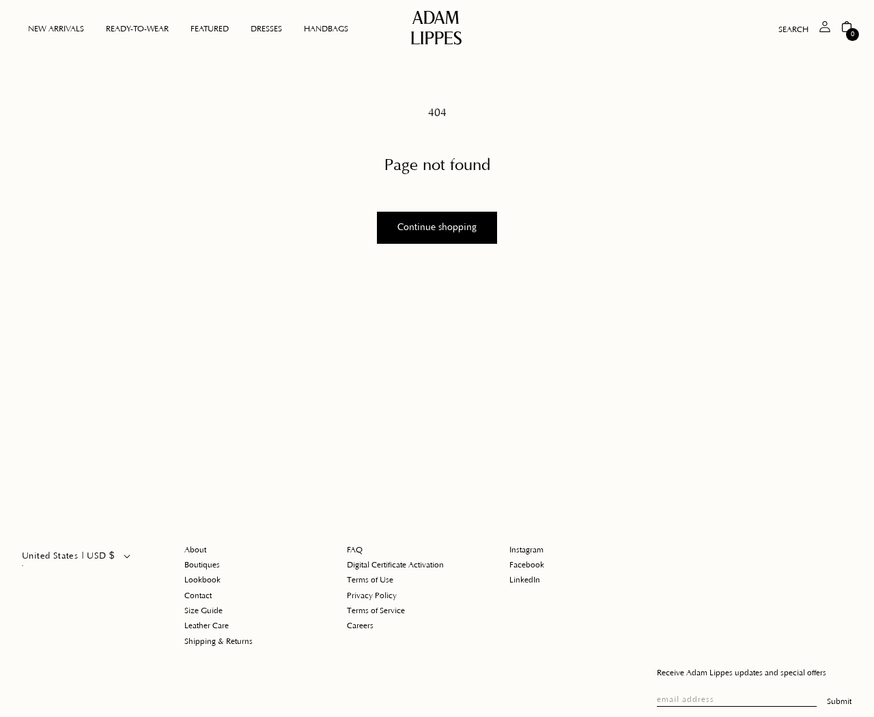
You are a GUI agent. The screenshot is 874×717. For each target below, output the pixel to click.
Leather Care (206, 625)
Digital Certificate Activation (395, 565)
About (195, 550)
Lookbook (202, 580)
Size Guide (203, 610)
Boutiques (202, 565)
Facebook (526, 565)
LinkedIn (524, 580)
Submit (839, 701)
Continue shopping (437, 227)
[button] (137, 29)
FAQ (355, 550)
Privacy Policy (372, 595)
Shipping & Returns (218, 641)
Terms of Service (376, 610)
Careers (360, 625)
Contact (198, 595)
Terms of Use (370, 580)
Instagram (526, 550)
